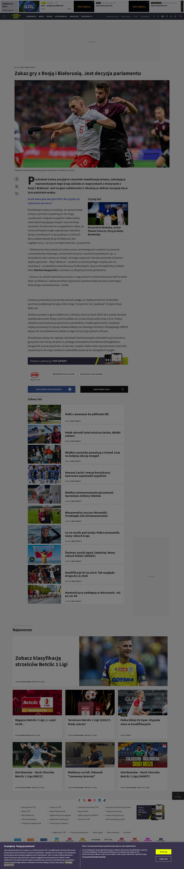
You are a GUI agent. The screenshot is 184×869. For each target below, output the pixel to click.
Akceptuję (163, 852)
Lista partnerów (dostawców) (94, 857)
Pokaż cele (164, 859)
